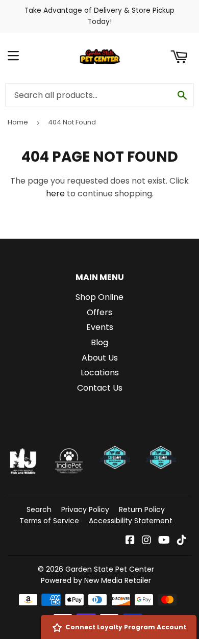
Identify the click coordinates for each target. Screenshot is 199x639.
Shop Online (99, 297)
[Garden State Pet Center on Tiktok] (181, 541)
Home (18, 122)
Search (39, 509)
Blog (99, 342)
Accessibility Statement (130, 521)
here (55, 193)
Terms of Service (49, 521)
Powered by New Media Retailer (96, 580)
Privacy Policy (85, 509)
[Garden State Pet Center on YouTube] (164, 541)
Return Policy (142, 509)
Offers (99, 312)
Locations (100, 372)
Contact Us (99, 388)
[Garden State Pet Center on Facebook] (130, 541)
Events (99, 327)
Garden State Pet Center (109, 569)
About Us (100, 358)
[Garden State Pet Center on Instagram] (146, 541)
